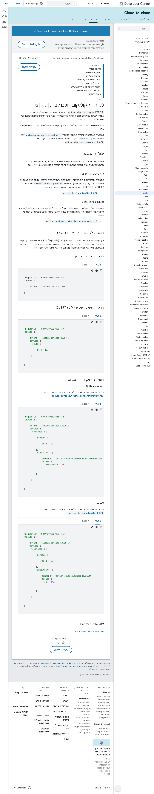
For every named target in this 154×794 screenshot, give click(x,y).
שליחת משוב (29, 67)
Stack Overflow (20, 706)
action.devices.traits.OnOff (43, 135)
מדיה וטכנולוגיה (61, 711)
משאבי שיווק (42, 700)
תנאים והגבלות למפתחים (41, 722)
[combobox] (62, 3)
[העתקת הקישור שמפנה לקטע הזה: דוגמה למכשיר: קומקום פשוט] (54, 233)
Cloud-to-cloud (137, 13)
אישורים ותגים (42, 695)
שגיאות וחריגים (52, 187)
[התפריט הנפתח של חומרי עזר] (84, 19)
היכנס (6, 3)
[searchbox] (133, 28)
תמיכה (74, 19)
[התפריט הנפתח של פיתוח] (104, 19)
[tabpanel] (61, 284)
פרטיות (98, 788)
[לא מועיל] (20, 58)
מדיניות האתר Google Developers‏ (75, 666)
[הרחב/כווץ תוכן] (92, 65)
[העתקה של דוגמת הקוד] (101, 270)
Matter (106, 692)
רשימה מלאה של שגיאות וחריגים (88, 631)
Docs (106, 3)
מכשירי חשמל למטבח (62, 727)
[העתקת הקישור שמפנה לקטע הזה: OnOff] (94, 503)
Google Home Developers (92, 58)
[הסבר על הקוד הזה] (91, 270)
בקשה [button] (98, 264)
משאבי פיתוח (42, 706)
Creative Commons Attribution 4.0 (56, 663)
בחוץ (66, 739)
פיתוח (111, 19)
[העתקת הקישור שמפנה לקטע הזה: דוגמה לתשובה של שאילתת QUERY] (53, 308)
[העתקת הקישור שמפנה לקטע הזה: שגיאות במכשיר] (76, 624)
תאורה (66, 695)
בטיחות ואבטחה (61, 706)
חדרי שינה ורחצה (60, 733)
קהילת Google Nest (21, 713)
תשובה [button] (85, 264)
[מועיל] (24, 58)
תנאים (107, 788)
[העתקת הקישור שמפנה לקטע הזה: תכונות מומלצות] (79, 202)
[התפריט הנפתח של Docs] (100, 3)
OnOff (83, 138)
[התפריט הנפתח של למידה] (120, 19)
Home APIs (84, 698)
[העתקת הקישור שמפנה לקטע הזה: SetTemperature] (83, 386)
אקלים (66, 700)
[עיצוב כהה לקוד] (96, 270)
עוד (92, 3)
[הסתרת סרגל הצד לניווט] (118, 789)
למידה (127, 19)
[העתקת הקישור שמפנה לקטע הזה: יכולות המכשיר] (77, 154)
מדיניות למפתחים (44, 730)
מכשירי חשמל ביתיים (62, 718)
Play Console (21, 692)
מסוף (17, 3)
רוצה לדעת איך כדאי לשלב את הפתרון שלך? (102, 751)
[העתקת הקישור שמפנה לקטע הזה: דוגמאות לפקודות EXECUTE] (63, 380)
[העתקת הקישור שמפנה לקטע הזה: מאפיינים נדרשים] (79, 174)
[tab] (98, 264)
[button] (134, 53)
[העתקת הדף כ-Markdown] (36, 105)
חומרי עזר (93, 19)
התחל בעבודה (143, 19)
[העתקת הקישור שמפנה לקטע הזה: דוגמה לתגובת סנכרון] (72, 256)
